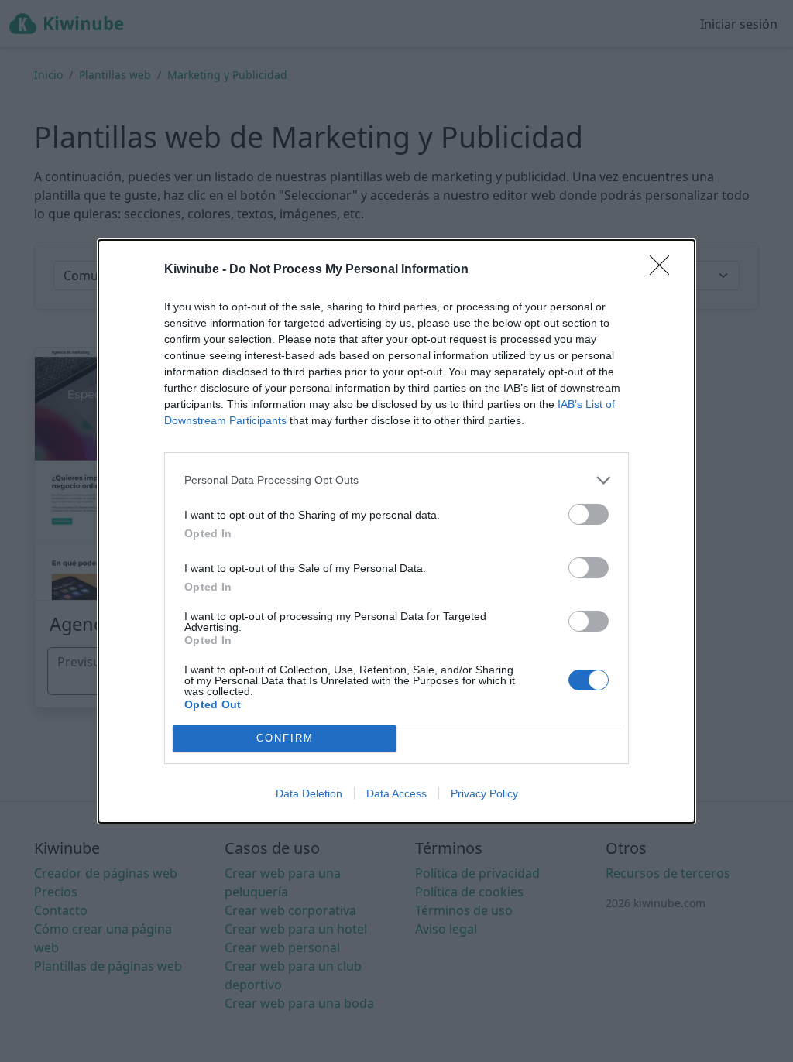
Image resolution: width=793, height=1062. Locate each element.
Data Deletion (309, 793)
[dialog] (396, 531)
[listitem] (396, 480)
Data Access (396, 793)
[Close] (664, 270)
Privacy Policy (484, 793)
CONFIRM (285, 738)
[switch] (588, 514)
